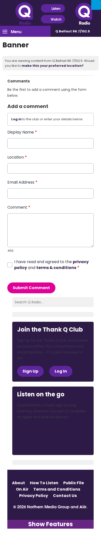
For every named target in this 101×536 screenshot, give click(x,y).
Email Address (22, 182)
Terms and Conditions (56, 489)
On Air (22, 489)
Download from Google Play (35, 443)
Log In (61, 371)
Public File (73, 483)
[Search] (96, 5)
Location (17, 157)
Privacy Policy (33, 495)
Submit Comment (31, 288)
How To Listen (44, 483)
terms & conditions (56, 267)
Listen (55, 8)
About (18, 483)
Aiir (83, 507)
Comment (18, 207)
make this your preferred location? (53, 65)
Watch (56, 19)
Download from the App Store (36, 430)
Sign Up (30, 371)
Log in (16, 119)
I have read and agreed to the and (51, 264)
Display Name (22, 132)
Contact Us (65, 495)
